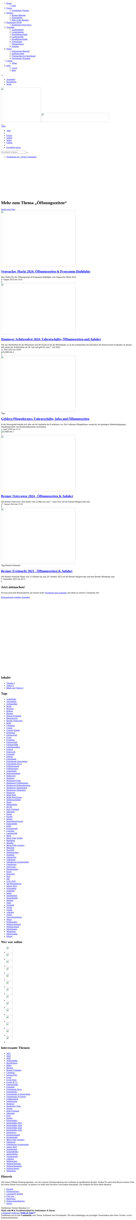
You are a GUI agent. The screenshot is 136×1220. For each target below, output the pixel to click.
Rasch (9, 871)
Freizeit (9, 756)
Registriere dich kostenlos (56, 593)
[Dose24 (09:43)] (9, 966)
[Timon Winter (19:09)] (9, 1042)
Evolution (10, 740)
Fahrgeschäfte (12, 744)
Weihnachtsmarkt (13, 924)
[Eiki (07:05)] (9, 987)
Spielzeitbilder (12, 1152)
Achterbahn (11, 699)
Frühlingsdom (12, 768)
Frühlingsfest (11, 1101)
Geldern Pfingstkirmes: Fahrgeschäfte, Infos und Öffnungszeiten (45, 418)
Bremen (9, 713)
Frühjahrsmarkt (12, 766)
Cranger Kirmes (13, 730)
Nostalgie (10, 855)
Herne (9, 802)
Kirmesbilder (11, 824)
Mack (8, 836)
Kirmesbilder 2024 (14, 1125)
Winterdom (11, 931)
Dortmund (10, 733)
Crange (9, 728)
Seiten (9, 140)
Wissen (9, 936)
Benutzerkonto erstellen (11, 597)
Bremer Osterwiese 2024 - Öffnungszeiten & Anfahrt (37, 496)
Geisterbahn (11, 771)
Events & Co (11, 1082)
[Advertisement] (68, 179)
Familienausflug (13, 747)
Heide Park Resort (14, 797)
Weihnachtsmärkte (14, 1166)
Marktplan (10, 840)
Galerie (9, 142)
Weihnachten (11, 922)
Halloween (11, 776)
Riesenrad (10, 874)
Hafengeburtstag (13, 773)
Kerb (8, 1116)
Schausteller (11, 888)
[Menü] (2, 75)
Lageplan (10, 831)
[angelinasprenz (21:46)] (9, 1007)
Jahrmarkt (10, 812)
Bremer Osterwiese (14, 721)
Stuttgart (9, 900)
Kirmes (9, 819)
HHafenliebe (11, 804)
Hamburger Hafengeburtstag (18, 785)
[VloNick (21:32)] (9, 1014)
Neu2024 (10, 850)
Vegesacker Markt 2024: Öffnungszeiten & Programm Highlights (45, 271)
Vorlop (9, 915)
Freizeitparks (11, 1092)
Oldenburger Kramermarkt (17, 862)
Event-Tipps (11, 1080)
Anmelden (10, 79)
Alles (8, 131)
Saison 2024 (11, 886)
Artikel (9, 138)
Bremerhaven (12, 718)
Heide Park (11, 795)
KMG (8, 826)
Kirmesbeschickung (14, 821)
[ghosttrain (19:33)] (9, 1028)
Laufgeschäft (11, 833)
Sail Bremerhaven (13, 883)
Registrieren (11, 82)
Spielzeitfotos (12, 1154)
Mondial (9, 843)
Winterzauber (12, 934)
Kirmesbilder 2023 (14, 1123)
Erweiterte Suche (13, 147)
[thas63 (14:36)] (9, 1035)
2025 (8, 1053)
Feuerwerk (10, 752)
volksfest (10, 912)
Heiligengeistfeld (13, 800)
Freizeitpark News (14, 764)
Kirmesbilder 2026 (14, 1130)
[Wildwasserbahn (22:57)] (9, 1000)
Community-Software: (18, 1213)
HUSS (9, 807)
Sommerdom (11, 895)
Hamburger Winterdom (16, 790)
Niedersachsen (12, 852)
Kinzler (9, 816)
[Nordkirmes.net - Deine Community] (55, 121)
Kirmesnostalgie (13, 1135)
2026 (8, 1058)
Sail (8, 879)
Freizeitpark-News (14, 1089)
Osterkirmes (11, 864)
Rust (8, 876)
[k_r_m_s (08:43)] (9, 973)
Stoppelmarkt (12, 898)
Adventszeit (11, 701)
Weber (9, 919)
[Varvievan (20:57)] (9, 1021)
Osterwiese (11, 867)
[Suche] (2, 124)
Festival (9, 749)
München (10, 848)
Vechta (9, 907)
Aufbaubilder (12, 704)
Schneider (10, 891)
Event (8, 737)
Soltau (9, 893)
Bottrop (9, 711)
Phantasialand (12, 869)
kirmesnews (11, 1132)
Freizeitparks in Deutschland (18, 1094)
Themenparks (12, 1156)
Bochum (10, 709)
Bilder (9, 1065)
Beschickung (11, 1063)
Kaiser (9, 814)
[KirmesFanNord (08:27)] (9, 980)
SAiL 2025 (11, 881)
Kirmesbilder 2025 (14, 1128)
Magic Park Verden (14, 838)
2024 (8, 1056)
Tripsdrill (10, 905)
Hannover (10, 792)
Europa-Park (11, 735)
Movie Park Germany (15, 845)
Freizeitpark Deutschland (16, 761)
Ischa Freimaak (12, 809)
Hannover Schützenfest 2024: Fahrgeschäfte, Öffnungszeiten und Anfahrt (51, 339)
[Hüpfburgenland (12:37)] (9, 952)
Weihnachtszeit (12, 927)
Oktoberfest (11, 857)
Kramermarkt (12, 828)
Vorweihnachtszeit (14, 917)
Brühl (8, 723)
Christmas (10, 725)
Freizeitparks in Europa (16, 1096)
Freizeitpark (11, 759)
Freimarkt (10, 754)
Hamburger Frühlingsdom (17, 783)
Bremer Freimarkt (13, 716)
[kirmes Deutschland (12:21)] (9, 959)
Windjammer (11, 929)
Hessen (9, 1108)
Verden (9, 910)
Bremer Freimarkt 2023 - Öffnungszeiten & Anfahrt (36, 571)
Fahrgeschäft (11, 742)
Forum (9, 135)
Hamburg (10, 778)
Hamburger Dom (13, 780)
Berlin (9, 706)
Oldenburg (10, 859)
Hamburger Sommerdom (16, 788)
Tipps (8, 903)
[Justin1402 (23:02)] (9, 994)
